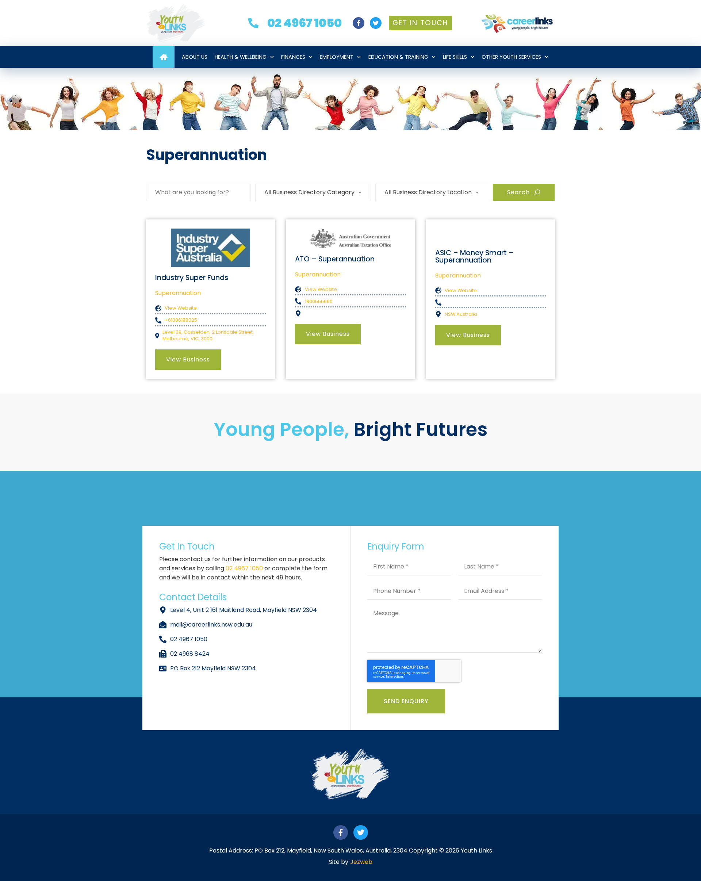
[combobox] (313, 192)
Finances (293, 57)
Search (518, 192)
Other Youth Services (511, 57)
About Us (194, 57)
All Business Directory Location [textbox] (428, 192)
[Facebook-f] (358, 23)
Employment (336, 57)
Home (164, 57)
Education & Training (398, 57)
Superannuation (178, 293)
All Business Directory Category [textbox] (309, 192)
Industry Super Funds (191, 278)
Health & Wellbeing (241, 57)
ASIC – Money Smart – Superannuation (474, 256)
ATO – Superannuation (335, 259)
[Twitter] (376, 23)
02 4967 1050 (245, 568)
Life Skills (455, 57)
